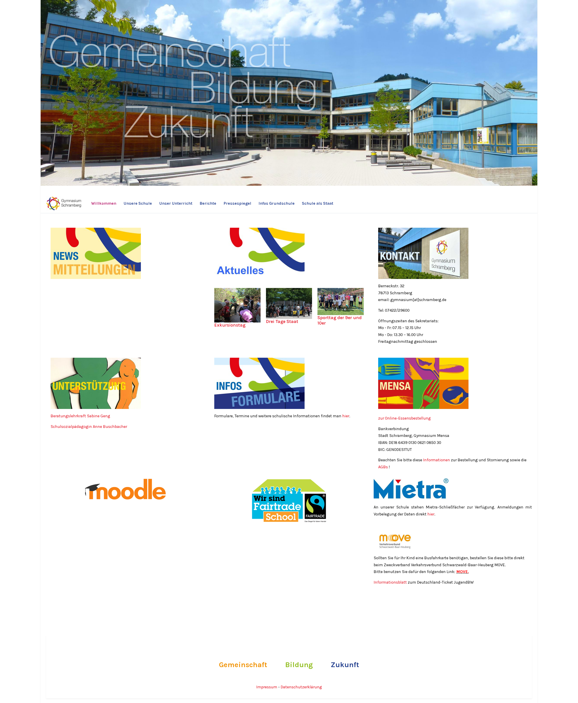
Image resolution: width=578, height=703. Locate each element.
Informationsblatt (391, 582)
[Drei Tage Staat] (289, 304)
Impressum (267, 686)
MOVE (462, 571)
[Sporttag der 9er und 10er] (340, 302)
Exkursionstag (229, 325)
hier (345, 415)
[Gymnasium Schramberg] (64, 203)
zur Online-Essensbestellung (404, 418)
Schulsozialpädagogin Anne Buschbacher (89, 426)
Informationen (436, 459)
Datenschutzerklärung (301, 686)
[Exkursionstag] (237, 306)
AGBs (383, 466)
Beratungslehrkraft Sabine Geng (81, 415)
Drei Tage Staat (282, 321)
